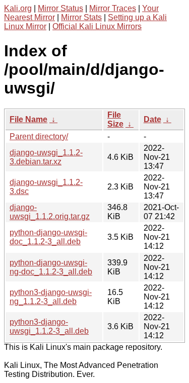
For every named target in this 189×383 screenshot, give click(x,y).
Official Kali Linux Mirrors (97, 26)
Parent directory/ (39, 136)
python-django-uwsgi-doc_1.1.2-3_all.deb (48, 237)
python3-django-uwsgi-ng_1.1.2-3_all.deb (51, 297)
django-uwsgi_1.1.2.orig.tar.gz (50, 212)
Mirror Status (60, 8)
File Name (28, 119)
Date (152, 119)
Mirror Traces (112, 8)
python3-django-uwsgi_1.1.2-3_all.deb (49, 326)
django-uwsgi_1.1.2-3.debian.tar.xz (46, 157)
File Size (115, 119)
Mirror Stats (81, 17)
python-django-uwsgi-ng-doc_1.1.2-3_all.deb (51, 267)
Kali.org (18, 8)
